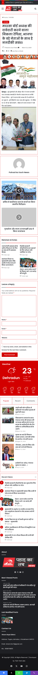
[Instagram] (23, 572)
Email (4, 328)
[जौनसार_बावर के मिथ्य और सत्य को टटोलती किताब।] (8, 452)
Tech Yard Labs (20, 661)
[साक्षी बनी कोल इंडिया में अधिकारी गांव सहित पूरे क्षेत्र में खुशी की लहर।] (8, 411)
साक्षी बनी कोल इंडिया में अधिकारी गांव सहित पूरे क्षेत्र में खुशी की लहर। (25, 410)
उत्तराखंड (11, 17)
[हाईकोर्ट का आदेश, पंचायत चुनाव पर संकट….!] (8, 466)
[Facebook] (15, 572)
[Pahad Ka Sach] (13, 8)
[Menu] (3, 9)
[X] (17, 572)
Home (5, 17)
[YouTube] (20, 572)
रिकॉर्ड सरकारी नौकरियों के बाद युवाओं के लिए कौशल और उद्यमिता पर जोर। (27, 249)
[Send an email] (18, 47)
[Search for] (35, 9)
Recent (17, 401)
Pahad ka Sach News (11, 47)
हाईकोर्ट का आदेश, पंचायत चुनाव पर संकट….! (24, 464)
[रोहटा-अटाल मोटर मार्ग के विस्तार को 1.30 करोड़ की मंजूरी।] (28, 262)
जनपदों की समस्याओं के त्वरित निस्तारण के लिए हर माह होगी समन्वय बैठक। (10, 249)
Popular (6, 401)
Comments (31, 401)
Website (4, 338)
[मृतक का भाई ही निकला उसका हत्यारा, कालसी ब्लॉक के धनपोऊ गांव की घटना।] (8, 438)
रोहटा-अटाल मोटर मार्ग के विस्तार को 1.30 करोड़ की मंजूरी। (28, 271)
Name (4, 319)
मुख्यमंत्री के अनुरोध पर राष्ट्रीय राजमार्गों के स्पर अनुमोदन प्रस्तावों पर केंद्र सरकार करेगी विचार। (19, 511)
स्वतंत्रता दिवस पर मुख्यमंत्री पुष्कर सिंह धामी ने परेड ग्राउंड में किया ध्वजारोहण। (8, 262)
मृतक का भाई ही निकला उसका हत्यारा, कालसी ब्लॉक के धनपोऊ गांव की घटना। (25, 437)
